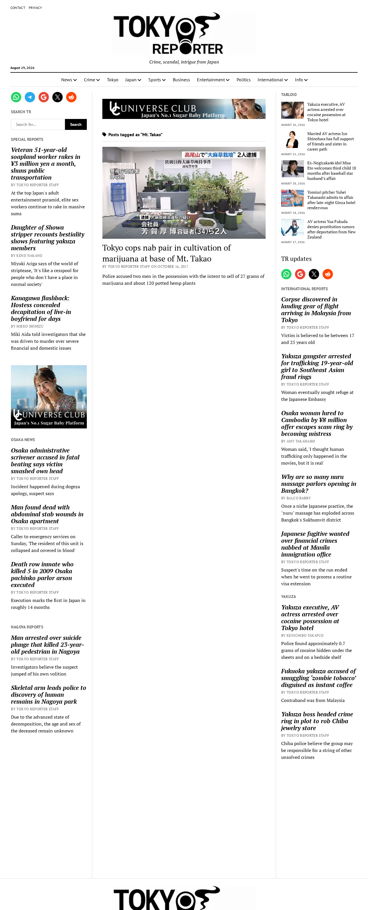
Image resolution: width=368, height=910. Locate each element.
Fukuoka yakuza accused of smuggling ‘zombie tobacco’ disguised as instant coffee (318, 677)
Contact (18, 7)
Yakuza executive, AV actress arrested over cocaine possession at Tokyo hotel (326, 112)
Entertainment (211, 79)
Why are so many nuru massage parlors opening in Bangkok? (318, 483)
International (270, 79)
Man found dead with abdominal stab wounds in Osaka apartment (47, 514)
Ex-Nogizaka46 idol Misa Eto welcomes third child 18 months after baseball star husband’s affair (331, 170)
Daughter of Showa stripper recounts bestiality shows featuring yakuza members (47, 237)
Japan (131, 79)
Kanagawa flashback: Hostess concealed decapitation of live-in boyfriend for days (41, 308)
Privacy (35, 7)
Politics (244, 79)
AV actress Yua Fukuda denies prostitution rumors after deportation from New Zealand (331, 229)
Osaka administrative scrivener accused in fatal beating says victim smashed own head (45, 460)
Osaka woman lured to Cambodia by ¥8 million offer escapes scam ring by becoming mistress (316, 423)
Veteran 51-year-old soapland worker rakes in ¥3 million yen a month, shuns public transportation (45, 163)
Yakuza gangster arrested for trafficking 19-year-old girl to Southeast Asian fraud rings (317, 366)
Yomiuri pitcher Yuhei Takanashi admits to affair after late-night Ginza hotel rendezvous (331, 200)
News (66, 79)
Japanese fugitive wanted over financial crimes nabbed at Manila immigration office (315, 544)
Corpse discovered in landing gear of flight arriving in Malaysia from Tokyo (316, 309)
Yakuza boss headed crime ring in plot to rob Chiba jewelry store (317, 721)
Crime (89, 79)
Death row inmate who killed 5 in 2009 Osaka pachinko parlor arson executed (42, 574)
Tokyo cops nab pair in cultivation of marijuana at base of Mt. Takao (166, 253)
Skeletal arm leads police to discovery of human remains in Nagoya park (48, 694)
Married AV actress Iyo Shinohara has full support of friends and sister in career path (330, 141)
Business (181, 79)
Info (299, 79)
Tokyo (112, 79)
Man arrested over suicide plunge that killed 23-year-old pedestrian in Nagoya (47, 644)
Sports (154, 79)
